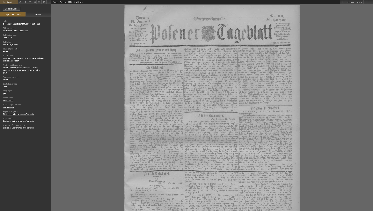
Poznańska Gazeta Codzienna (15, 30)
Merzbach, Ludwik (10, 44)
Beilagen (6, 58)
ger (4, 93)
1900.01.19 (7, 37)
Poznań (13, 67)
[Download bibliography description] (38, 2)
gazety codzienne (24, 67)
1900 (5, 86)
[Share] (25, 2)
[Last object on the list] (365, 2)
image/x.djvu (8, 107)
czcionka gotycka (19, 58)
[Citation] (44, 2)
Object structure (11, 9)
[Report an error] (48, 2)
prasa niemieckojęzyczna (23, 70)
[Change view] (34, 2)
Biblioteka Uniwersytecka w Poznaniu (18, 114)
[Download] (20, 2)
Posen (5, 51)
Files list (38, 14)
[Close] (370, 2)
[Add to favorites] (30, 2)
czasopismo (8, 100)
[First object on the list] (342, 2)
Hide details (7, 2)
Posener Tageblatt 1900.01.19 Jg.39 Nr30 (21, 24)
